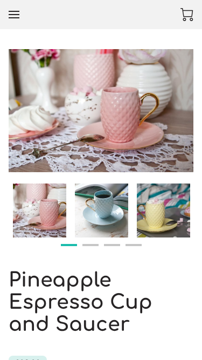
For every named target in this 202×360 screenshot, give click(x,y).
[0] (186, 14)
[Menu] (14, 14)
